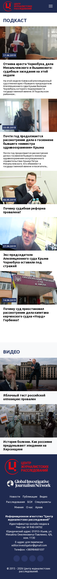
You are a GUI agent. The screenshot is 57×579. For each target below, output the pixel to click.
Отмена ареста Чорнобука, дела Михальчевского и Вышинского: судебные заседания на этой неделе (28, 69)
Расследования (15, 501)
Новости (15, 496)
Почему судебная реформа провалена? (24, 210)
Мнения (19, 507)
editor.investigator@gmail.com (29, 545)
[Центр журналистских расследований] (18, 6)
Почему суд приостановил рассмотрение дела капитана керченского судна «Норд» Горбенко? (26, 314)
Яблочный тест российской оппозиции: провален (24, 397)
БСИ (29, 501)
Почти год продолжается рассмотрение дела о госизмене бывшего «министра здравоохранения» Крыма (28, 141)
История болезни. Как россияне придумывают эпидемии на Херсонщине (27, 445)
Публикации (30, 496)
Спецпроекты (43, 501)
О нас (29, 507)
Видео (11, 351)
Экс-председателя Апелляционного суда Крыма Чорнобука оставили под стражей (25, 260)
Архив (39, 507)
